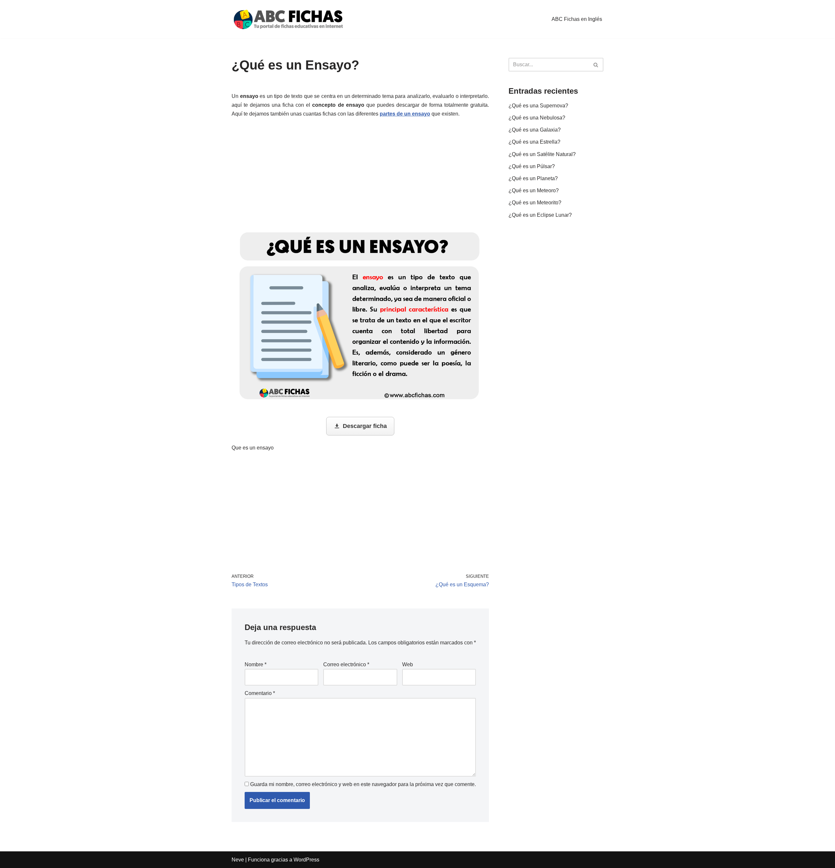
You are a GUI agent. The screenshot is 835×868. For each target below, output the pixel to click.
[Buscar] (596, 64)
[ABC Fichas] (289, 19)
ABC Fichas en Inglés (577, 19)
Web (407, 664)
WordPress (306, 859)
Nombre (255, 664)
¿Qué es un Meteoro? (534, 190)
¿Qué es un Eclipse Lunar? (540, 215)
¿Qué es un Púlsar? (532, 166)
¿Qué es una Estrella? (534, 142)
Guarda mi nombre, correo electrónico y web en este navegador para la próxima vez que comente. (363, 784)
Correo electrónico (346, 664)
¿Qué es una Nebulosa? (537, 117)
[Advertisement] (360, 174)
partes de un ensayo (405, 114)
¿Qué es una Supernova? (538, 105)
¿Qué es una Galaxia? (535, 130)
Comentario (260, 693)
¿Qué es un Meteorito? (535, 202)
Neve (238, 859)
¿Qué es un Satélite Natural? (542, 154)
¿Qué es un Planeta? (533, 178)
